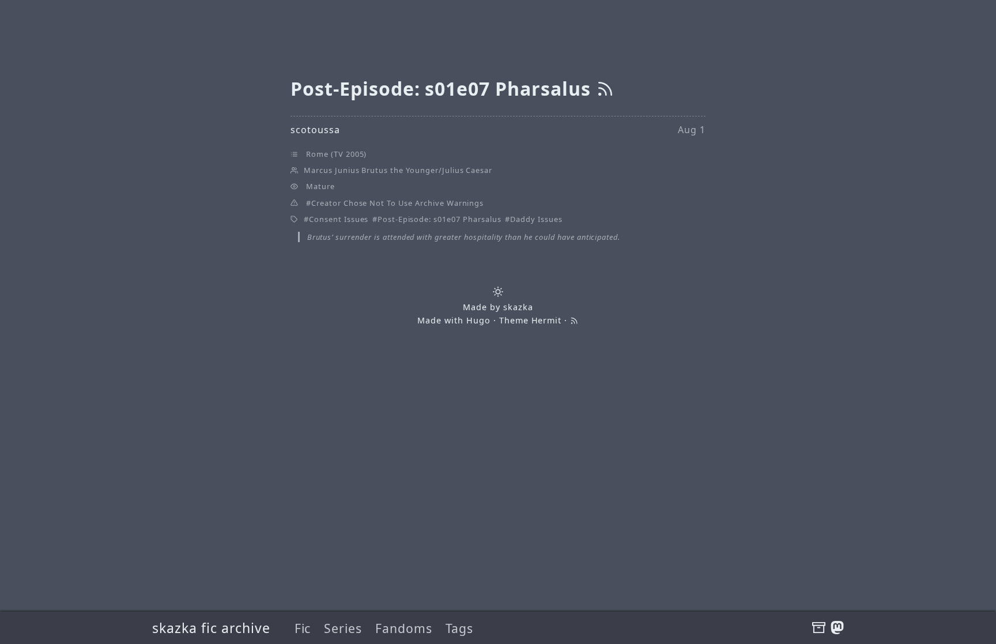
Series (343, 628)
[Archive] (818, 628)
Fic (303, 628)
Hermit (546, 320)
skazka (518, 307)
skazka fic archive (211, 628)
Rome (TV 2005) (336, 154)
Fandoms (403, 628)
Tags (460, 628)
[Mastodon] (837, 628)
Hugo (478, 320)
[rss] (605, 88)
